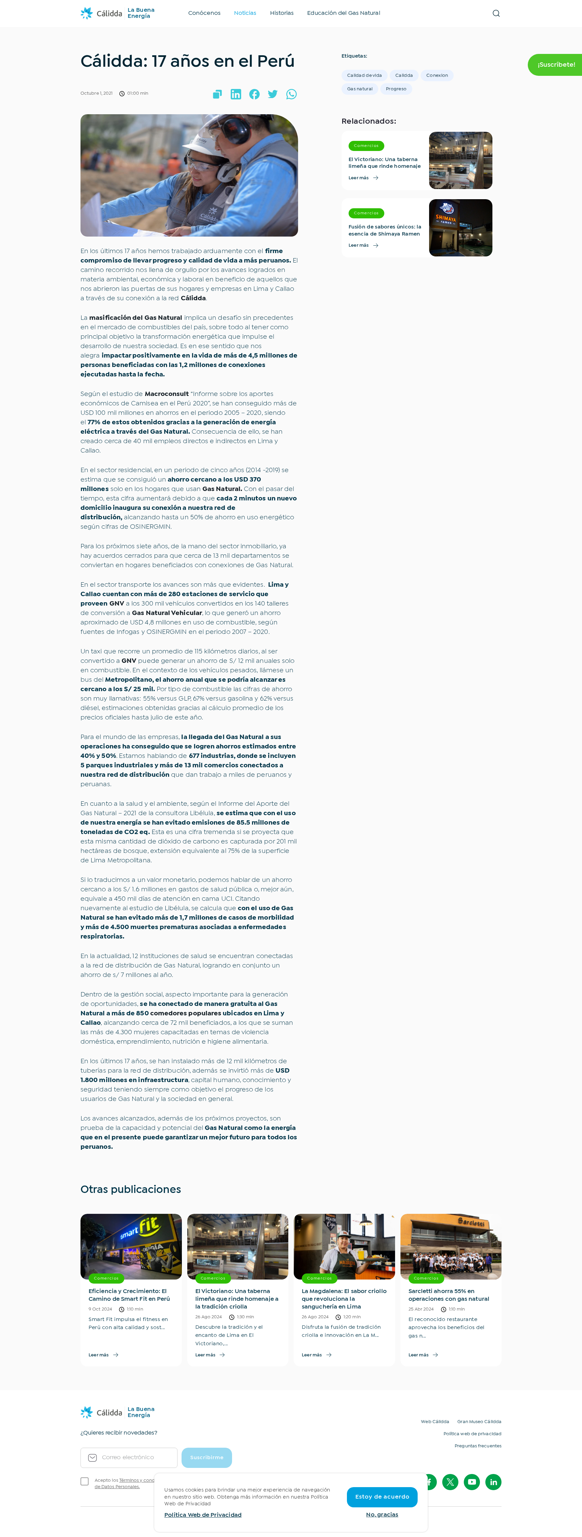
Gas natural (360, 89)
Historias (282, 13)
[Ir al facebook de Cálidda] (429, 1482)
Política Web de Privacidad (202, 1515)
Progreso (396, 89)
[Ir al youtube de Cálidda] (472, 1482)
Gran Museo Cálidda (479, 1422)
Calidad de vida (364, 75)
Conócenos (204, 13)
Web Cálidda (435, 1422)
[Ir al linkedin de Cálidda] (493, 1482)
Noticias (245, 13)
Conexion (437, 75)
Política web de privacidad (473, 1434)
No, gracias (382, 1514)
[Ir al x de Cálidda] (450, 1482)
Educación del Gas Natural (343, 13)
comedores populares (186, 1013)
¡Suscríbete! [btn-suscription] (556, 65)
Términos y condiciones (144, 1480)
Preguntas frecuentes (478, 1446)
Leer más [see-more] (359, 178)
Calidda (404, 75)
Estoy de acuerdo (382, 1497)
